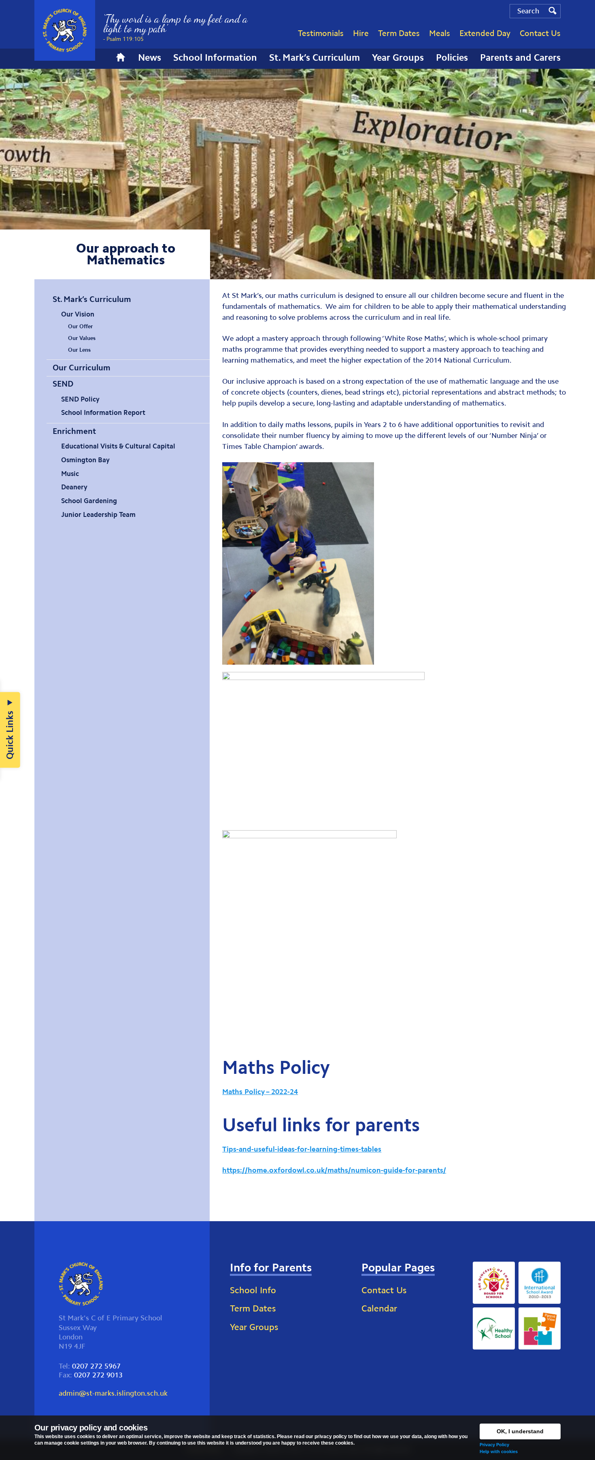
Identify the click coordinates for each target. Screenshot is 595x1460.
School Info (253, 1290)
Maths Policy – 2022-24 (260, 1091)
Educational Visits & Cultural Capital (118, 446)
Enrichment (74, 431)
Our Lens (79, 349)
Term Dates (253, 1308)
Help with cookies (499, 1451)
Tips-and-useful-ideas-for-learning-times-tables (301, 1149)
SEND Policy (80, 399)
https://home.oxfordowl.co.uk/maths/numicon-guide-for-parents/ (334, 1170)
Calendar (379, 1308)
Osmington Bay (85, 460)
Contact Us (383, 1290)
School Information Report (103, 412)
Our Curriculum (81, 367)
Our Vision (77, 314)
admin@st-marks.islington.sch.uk (113, 1393)
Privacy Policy (494, 1444)
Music (70, 474)
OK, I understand (520, 1431)
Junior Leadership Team (98, 514)
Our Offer (80, 326)
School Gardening (89, 501)
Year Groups (254, 1327)
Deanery (74, 487)
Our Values (82, 338)
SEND (63, 384)
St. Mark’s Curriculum (92, 299)
